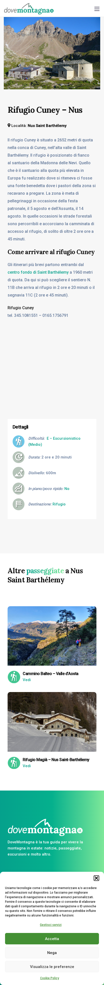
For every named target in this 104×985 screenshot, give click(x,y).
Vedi (27, 680)
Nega (52, 952)
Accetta (52, 939)
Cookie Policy (49, 978)
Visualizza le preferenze (52, 966)
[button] (96, 878)
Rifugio (59, 504)
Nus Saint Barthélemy (47, 125)
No (66, 488)
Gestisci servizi (51, 925)
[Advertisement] (52, 377)
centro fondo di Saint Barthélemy (38, 272)
